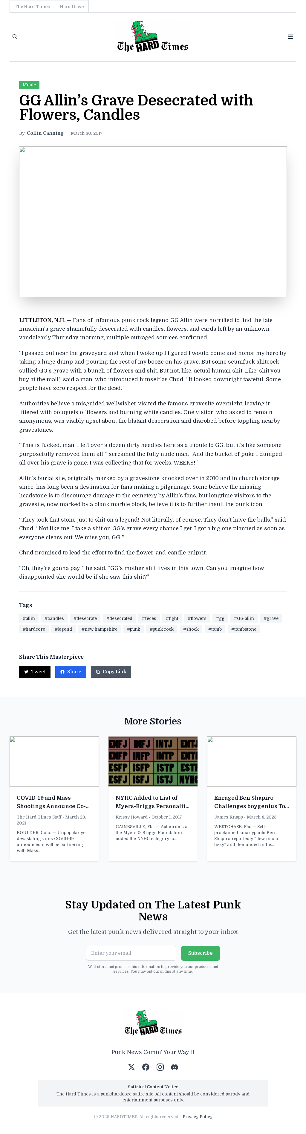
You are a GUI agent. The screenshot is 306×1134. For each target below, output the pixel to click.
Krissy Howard (132, 817)
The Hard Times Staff (39, 817)
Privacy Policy (197, 1116)
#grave (271, 618)
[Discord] (174, 1067)
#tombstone (243, 629)
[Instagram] (160, 1067)
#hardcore (34, 629)
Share (74, 672)
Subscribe (200, 953)
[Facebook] (145, 1067)
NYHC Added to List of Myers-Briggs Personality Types (152, 806)
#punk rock (162, 629)
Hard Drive (72, 6)
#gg (220, 618)
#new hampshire (99, 629)
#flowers (197, 618)
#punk (133, 629)
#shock (191, 629)
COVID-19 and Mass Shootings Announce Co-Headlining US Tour (51, 806)
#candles (54, 618)
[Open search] (15, 36)
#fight (172, 618)
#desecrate (85, 618)
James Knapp (228, 817)
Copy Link (114, 672)
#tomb (215, 629)
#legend (63, 629)
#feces (149, 618)
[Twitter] (131, 1067)
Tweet (38, 672)
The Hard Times (32, 6)
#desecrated (119, 618)
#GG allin (244, 618)
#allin (29, 618)
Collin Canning (45, 133)
